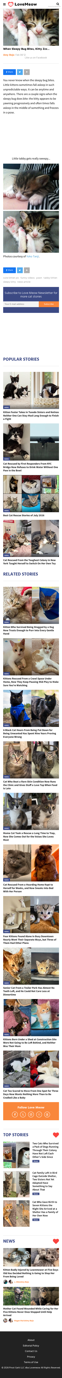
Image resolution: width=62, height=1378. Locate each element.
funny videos (27, 278)
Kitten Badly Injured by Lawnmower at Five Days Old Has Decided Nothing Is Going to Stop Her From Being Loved (30, 1273)
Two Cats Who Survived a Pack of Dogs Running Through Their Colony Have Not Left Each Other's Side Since (45, 1150)
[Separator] (27, 72)
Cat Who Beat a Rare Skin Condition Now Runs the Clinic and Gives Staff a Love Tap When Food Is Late (30, 785)
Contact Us (31, 1351)
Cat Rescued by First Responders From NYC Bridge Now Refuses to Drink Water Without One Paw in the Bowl (30, 467)
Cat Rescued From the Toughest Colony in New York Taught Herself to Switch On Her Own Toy (29, 561)
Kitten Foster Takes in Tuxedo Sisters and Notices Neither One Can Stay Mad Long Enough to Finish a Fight (31, 415)
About (31, 1340)
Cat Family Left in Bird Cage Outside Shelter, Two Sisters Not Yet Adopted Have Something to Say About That (44, 1181)
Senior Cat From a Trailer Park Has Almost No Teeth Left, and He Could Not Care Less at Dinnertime (29, 991)
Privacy (31, 1357)
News (6, 407)
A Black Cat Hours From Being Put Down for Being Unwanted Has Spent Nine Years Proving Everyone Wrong (29, 733)
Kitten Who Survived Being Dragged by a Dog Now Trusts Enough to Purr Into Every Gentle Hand (28, 630)
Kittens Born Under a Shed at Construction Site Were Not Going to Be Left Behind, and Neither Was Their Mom (30, 1043)
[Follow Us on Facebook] (15, 1114)
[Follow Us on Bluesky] (39, 1114)
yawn (39, 278)
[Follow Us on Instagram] (31, 1114)
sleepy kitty (9, 282)
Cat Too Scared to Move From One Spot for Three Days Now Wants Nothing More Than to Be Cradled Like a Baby (30, 1094)
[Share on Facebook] (9, 72)
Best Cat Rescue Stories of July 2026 (23, 515)
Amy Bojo (8, 55)
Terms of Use (31, 1362)
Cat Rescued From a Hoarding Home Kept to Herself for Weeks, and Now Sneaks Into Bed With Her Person (28, 888)
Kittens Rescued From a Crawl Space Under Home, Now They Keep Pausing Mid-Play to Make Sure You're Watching (31, 682)
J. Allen (17, 1282)
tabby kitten (50, 278)
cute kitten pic (11, 278)
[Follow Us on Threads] (47, 1114)
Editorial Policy (31, 1345)
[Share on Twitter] (20, 72)
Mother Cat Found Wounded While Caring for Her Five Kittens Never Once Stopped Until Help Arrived (30, 1312)
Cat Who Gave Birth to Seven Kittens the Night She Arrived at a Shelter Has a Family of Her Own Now (45, 1208)
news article (23, 282)
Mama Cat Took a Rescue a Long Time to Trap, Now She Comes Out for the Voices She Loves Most (29, 836)
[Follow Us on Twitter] (23, 1114)
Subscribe (49, 304)
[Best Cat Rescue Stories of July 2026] (31, 493)
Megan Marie (19, 1320)
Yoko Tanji (32, 256)
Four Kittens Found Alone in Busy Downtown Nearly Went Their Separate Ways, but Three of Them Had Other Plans (29, 940)
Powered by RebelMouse (54, 6)
